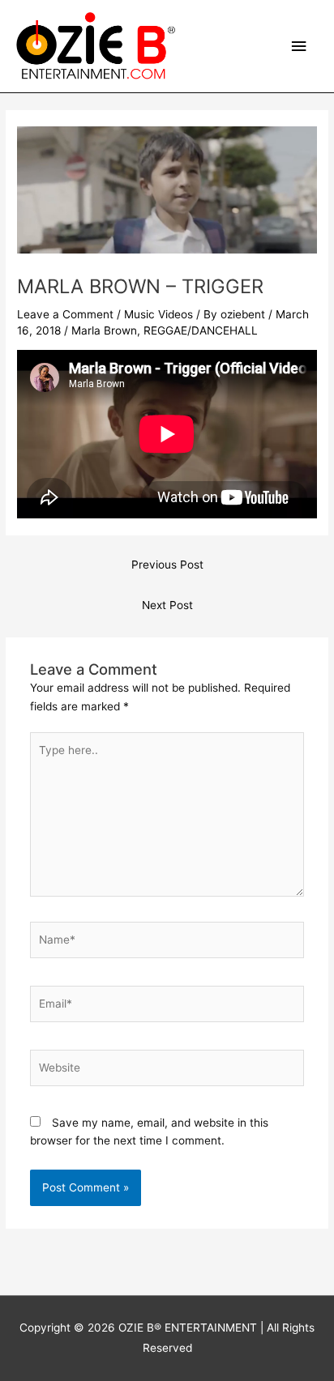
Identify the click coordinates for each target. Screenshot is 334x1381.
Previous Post (167, 564)
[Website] (167, 1070)
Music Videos (158, 314)
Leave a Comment (65, 314)
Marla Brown (104, 330)
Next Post (167, 605)
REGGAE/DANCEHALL (200, 330)
